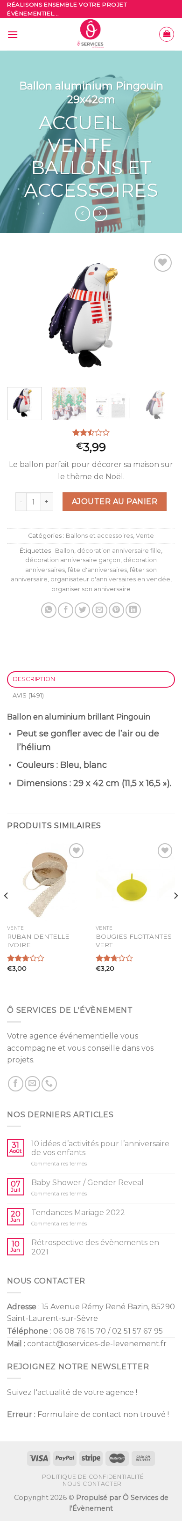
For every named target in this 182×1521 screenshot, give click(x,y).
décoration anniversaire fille (119, 550)
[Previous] (22, 314)
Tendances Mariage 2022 (78, 1212)
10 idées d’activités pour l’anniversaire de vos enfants (100, 1148)
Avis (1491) (28, 695)
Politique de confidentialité (93, 1476)
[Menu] (12, 34)
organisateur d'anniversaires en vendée (110, 579)
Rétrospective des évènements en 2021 (95, 1247)
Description (34, 679)
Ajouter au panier (114, 501)
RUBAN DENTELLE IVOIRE (38, 941)
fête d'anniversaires (97, 569)
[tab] (91, 679)
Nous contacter (92, 1483)
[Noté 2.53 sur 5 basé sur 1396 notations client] (91, 432)
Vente (80, 145)
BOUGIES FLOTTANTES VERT (134, 941)
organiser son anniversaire (91, 589)
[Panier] (166, 34)
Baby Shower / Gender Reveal (87, 1182)
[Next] (160, 314)
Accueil (80, 122)
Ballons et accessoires (91, 178)
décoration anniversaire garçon (72, 560)
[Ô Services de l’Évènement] (91, 34)
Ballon (64, 550)
